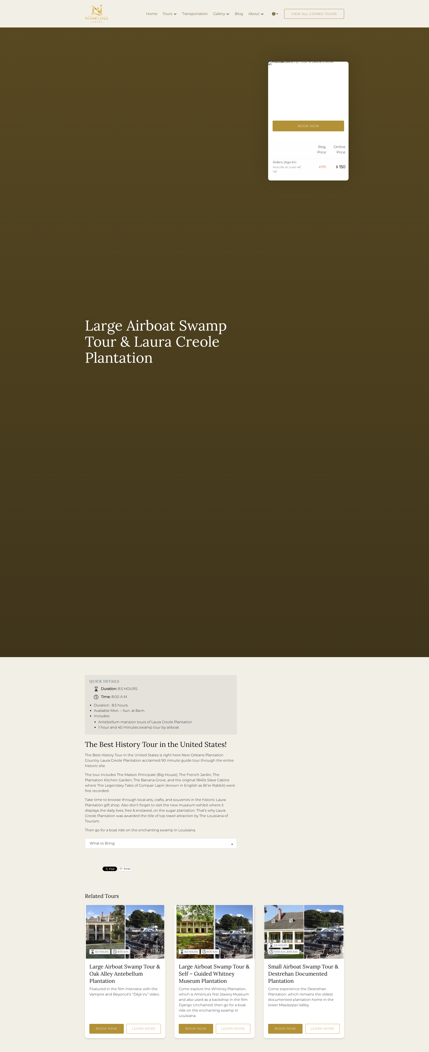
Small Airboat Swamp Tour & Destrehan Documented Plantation (303, 973)
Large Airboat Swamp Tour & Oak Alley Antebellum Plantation (124, 973)
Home (151, 14)
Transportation (195, 14)
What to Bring (102, 843)
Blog (239, 14)
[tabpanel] (308, 88)
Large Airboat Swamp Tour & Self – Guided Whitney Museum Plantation (214, 973)
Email (126, 868)
